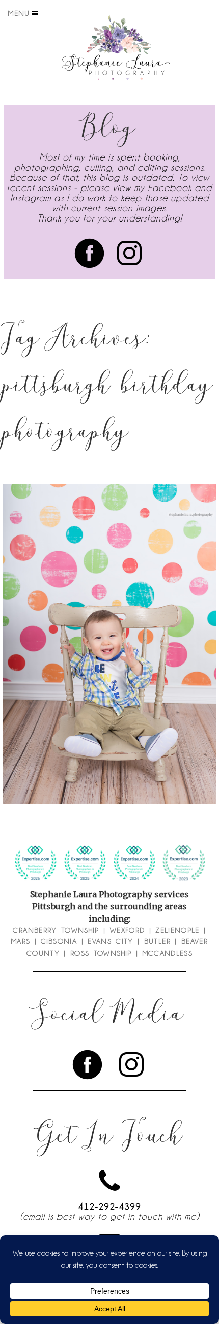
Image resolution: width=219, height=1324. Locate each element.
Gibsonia (59, 941)
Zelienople (177, 930)
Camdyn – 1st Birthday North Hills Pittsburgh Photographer (108, 623)
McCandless (168, 953)
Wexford (127, 930)
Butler (157, 941)
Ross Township (101, 953)
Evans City (110, 941)
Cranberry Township (56, 930)
